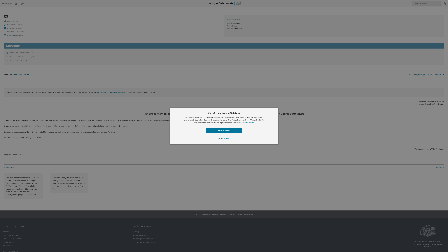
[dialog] (224, 126)
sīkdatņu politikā (248, 123)
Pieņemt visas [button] (224, 130)
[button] (224, 138)
